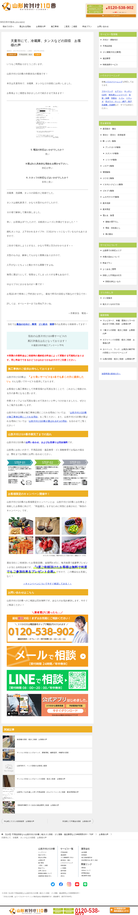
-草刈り (62, 876)
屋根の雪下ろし (112, 222)
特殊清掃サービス (110, 64)
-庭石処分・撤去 (65, 860)
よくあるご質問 (109, 269)
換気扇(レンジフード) (118, 95)
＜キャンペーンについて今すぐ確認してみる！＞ (47, 584)
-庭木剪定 (63, 873)
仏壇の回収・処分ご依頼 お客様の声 (119, 359)
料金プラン (87, 26)
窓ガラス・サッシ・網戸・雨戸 (118, 101)
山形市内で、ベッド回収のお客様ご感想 (32, 766)
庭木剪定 (106, 209)
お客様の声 (41, 26)
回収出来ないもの (112, 281)
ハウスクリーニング (113, 82)
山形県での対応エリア (112, 250)
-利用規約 (84, 855)
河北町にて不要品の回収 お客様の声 (76, 821)
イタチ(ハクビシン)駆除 (113, 184)
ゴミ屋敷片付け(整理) (112, 52)
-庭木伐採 (63, 870)
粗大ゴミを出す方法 (111, 304)
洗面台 (114, 98)
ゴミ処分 (43, 324)
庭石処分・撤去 (109, 129)
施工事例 (54, 26)
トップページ (42, 852)
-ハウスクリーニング (66, 863)
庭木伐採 (106, 203)
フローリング (107, 91)
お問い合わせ (103, 26)
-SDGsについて (86, 870)
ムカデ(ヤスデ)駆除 (111, 197)
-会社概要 (84, 852)
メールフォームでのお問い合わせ (112, 15)
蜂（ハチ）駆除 (109, 141)
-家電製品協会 (85, 873)
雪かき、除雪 (108, 215)
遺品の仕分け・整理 (26, 324)
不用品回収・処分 (25, 54)
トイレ (121, 98)
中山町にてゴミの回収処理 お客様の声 (19, 821)
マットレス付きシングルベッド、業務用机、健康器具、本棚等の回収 (43, 753)
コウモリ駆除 (108, 178)
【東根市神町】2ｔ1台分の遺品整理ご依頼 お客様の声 (38, 805)
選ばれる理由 (25, 26)
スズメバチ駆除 (112, 153)
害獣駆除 (106, 172)
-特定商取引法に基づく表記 (89, 860)
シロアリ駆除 (108, 166)
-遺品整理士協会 (86, 875)
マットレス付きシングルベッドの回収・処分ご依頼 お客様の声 (41, 779)
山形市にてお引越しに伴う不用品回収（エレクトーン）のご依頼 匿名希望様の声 (48, 792)
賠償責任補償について (45, 873)
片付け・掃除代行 (110, 40)
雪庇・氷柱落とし (112, 228)
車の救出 (109, 234)
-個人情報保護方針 (86, 857)
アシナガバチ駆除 (112, 147)
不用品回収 (107, 46)
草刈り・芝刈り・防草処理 (114, 135)
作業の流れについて (111, 257)
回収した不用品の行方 (112, 275)
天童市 (37, 54)
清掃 (52, 324)
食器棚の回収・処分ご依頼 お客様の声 (32, 739)
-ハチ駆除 (63, 868)
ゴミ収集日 (107, 298)
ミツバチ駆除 (111, 160)
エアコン (118, 91)
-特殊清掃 (63, 865)
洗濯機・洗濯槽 (108, 105)
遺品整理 (106, 58)
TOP (48, 834)
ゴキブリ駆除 (108, 191)
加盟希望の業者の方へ (111, 374)
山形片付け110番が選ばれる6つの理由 (48, 421)
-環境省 (83, 867)
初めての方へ (8, 26)
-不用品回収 (64, 852)
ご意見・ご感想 (70, 26)
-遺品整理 (63, 855)
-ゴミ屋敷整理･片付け (67, 857)
